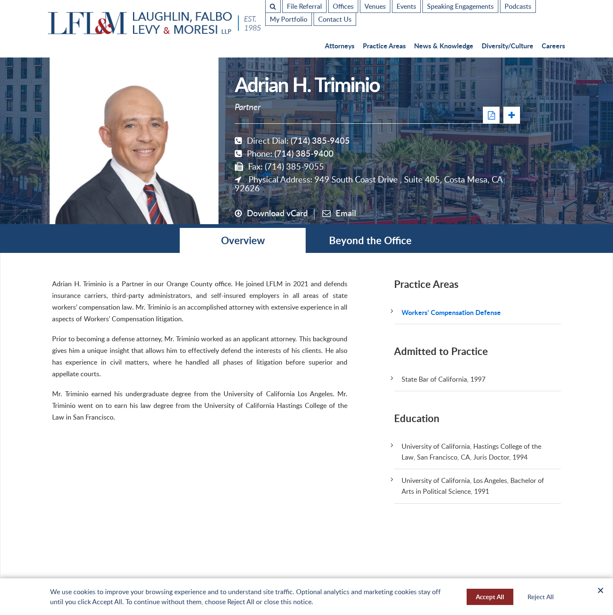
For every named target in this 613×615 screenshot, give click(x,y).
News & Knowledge (443, 45)
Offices (343, 6)
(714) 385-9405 (320, 140)
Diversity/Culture (507, 45)
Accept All (490, 596)
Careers (553, 45)
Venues (375, 6)
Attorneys (339, 45)
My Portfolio (288, 19)
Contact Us (335, 19)
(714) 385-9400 (304, 153)
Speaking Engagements (460, 6)
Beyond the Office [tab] (370, 240)
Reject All (541, 596)
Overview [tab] (243, 240)
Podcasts (518, 6)
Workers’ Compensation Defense (451, 312)
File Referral (304, 6)
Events (406, 6)
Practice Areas (384, 45)
